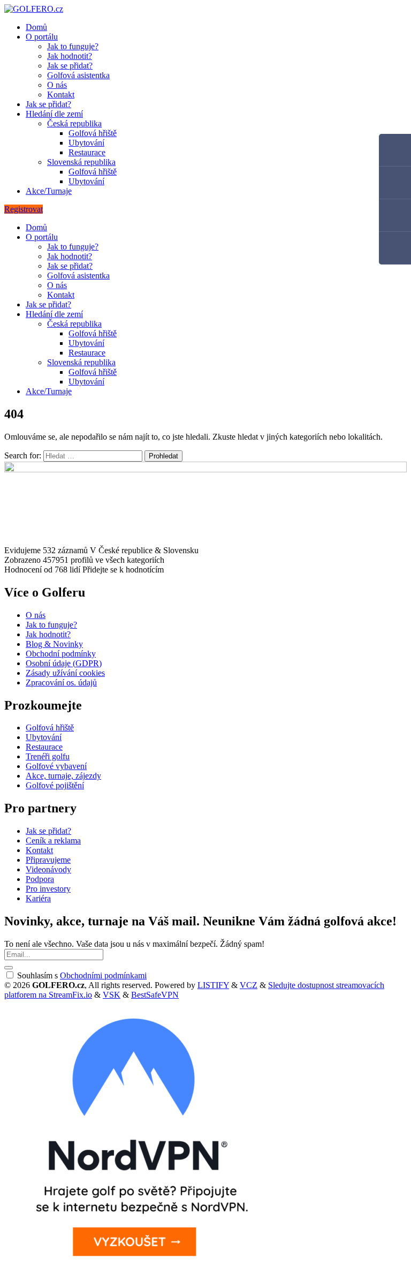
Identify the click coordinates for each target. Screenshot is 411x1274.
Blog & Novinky (54, 644)
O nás (57, 84)
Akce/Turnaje (49, 190)
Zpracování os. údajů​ (61, 682)
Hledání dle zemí (54, 113)
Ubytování (86, 142)
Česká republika (74, 123)
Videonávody (48, 869)
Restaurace (86, 152)
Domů (36, 27)
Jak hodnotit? (69, 56)
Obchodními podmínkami (103, 975)
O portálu (42, 36)
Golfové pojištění (55, 785)
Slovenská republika (81, 162)
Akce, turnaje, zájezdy (63, 775)
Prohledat (163, 456)
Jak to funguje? (72, 46)
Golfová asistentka (78, 75)
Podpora (40, 879)
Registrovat (23, 209)
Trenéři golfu (48, 756)
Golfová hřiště (92, 133)
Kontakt (60, 94)
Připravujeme (48, 859)
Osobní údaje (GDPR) (64, 663)
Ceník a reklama (53, 840)
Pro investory (48, 888)
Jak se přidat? (70, 65)
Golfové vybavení (56, 766)
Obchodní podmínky (61, 653)
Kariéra (38, 898)
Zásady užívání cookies (65, 672)
